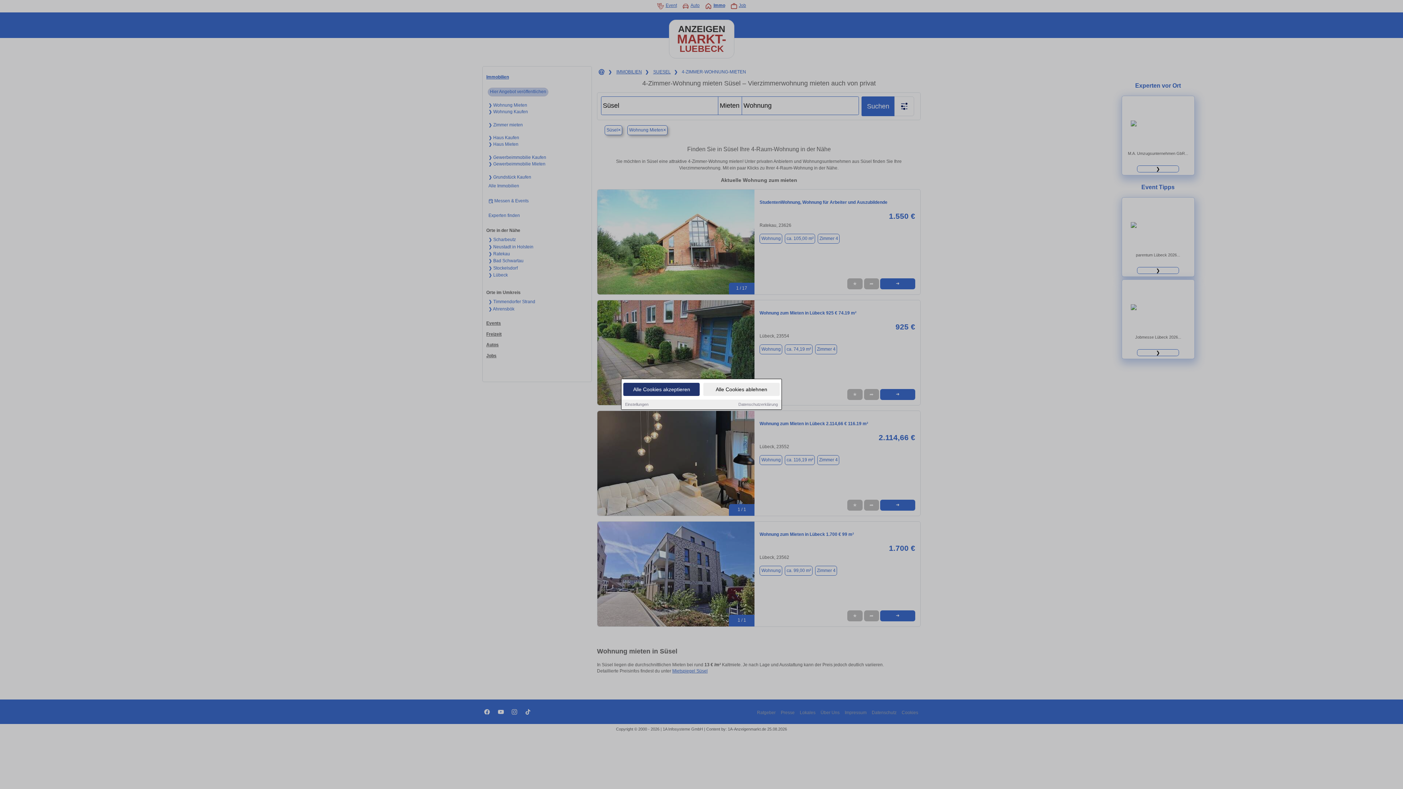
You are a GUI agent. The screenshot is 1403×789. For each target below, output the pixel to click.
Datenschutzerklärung (758, 404)
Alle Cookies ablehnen (741, 389)
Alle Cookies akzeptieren (661, 389)
